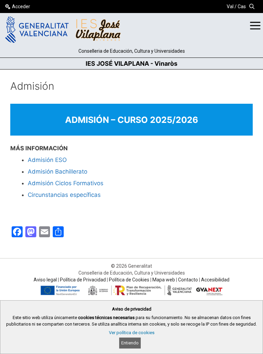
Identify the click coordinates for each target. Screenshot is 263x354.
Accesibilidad (215, 279)
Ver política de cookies (131, 332)
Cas (242, 6)
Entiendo (130, 342)
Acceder (21, 6)
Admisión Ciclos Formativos (65, 183)
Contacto (188, 279)
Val (230, 6)
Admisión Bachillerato (57, 171)
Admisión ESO (47, 159)
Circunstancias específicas (64, 194)
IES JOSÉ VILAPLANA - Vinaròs (131, 63)
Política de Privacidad (83, 279)
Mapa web (163, 279)
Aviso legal (45, 279)
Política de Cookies (129, 279)
